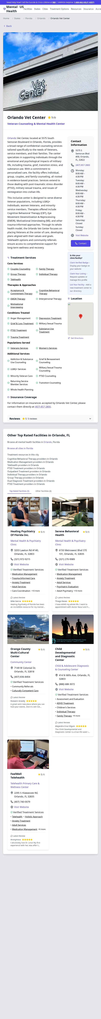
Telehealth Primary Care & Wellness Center (25, 785)
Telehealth (16, 279)
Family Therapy (46, 269)
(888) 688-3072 (67, 684)
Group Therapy (18, 274)
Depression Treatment (50, 318)
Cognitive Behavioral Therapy (49, 292)
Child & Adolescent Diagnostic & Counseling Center (72, 667)
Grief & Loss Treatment (22, 323)
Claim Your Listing (78, 273)
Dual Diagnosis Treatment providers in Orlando (31, 480)
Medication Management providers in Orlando (30, 462)
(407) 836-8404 (22, 676)
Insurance (89, 8)
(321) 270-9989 (67, 559)
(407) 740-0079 (22, 801)
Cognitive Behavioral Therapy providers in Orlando (32, 458)
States (37, 8)
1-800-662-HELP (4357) (84, 2)
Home (6, 18)
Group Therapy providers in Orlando (25, 477)
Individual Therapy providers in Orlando (27, 474)
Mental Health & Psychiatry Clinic (26, 542)
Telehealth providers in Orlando (23, 465)
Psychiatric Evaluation (68, 586)
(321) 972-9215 (22, 559)
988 (54, 2)
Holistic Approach (34, 816)
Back (9, 26)
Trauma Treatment (20, 337)
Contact (82, 243)
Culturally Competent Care (25, 690)
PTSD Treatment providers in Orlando (26, 468)
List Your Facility (77, 284)
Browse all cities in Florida (20, 448)
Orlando (41, 18)
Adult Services (19, 586)
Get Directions (77, 338)
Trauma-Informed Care (23, 578)
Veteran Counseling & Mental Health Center (36, 123)
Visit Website (82, 235)
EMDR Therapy (18, 298)
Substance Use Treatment (46, 330)
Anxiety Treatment (21, 582)
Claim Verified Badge (79, 262)
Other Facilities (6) (43, 491)
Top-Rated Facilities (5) (19, 491)
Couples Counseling (20, 269)
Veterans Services (19, 348)
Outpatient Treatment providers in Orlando (28, 471)
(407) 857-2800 (83, 165)
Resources (76, 8)
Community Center (21, 662)
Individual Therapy (48, 274)
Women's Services (48, 348)
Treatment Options (59, 8)
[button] (80, 316)
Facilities (28, 8)
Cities (45, 8)
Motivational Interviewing (17, 306)
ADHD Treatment (65, 703)
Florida (28, 18)
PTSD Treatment (19, 330)
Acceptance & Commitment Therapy (21, 292)
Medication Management (24, 574)
